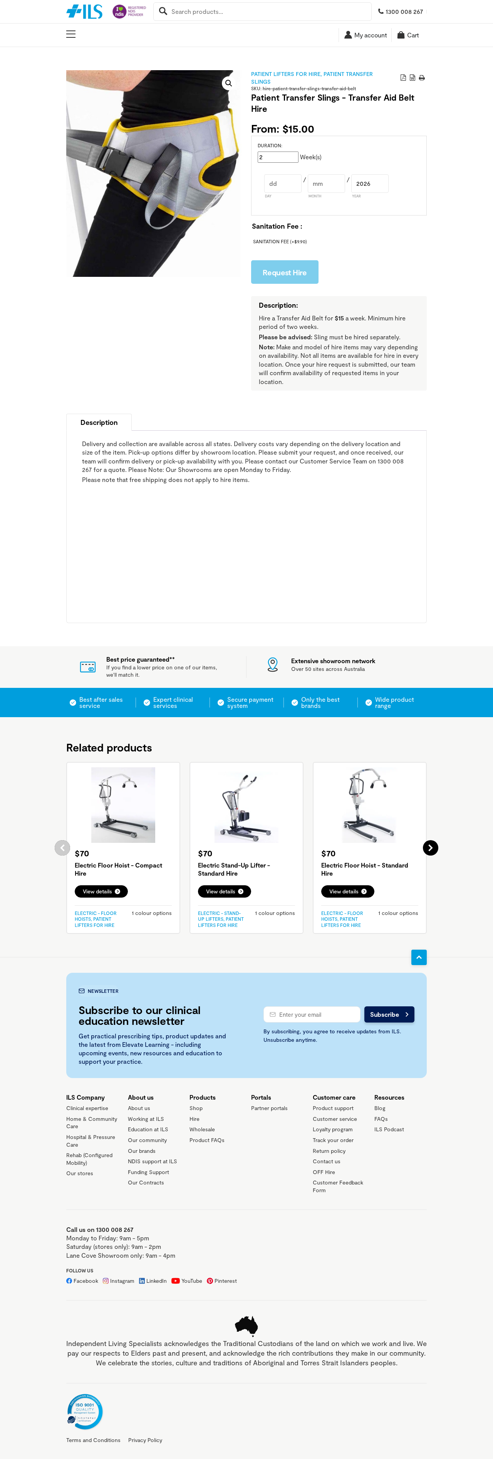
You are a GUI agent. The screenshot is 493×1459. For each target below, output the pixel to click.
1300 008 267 (404, 11)
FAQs (381, 1118)
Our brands (142, 1150)
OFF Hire (324, 1172)
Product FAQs (207, 1140)
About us (139, 1108)
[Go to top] (419, 957)
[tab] (99, 422)
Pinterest (226, 1280)
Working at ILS (146, 1118)
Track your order (333, 1140)
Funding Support (148, 1172)
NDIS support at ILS (152, 1161)
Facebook (86, 1280)
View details (97, 891)
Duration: (270, 145)
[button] (229, 83)
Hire (194, 1118)
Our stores (79, 1173)
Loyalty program (333, 1129)
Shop (196, 1108)
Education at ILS (148, 1129)
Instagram (122, 1280)
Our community (147, 1140)
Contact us (326, 1161)
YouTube (191, 1280)
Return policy (329, 1150)
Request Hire (285, 272)
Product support (333, 1108)
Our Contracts (146, 1182)
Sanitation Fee (280, 241)
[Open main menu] (70, 34)
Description (99, 422)
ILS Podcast (389, 1129)
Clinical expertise (87, 1108)
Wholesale (202, 1129)
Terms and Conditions (93, 1440)
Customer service (335, 1118)
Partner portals (269, 1108)
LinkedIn (156, 1280)
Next (430, 848)
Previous (62, 848)
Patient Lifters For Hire (285, 74)
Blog (380, 1108)
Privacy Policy (145, 1440)
